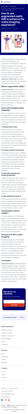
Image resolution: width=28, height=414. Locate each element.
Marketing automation (7, 330)
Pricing (3, 341)
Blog (2, 354)
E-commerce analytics (7, 333)
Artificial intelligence (6, 338)
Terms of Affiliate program (8, 394)
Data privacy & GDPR (6, 391)
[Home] (5, 2)
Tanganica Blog (4, 6)
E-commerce (13, 6)
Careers (3, 374)
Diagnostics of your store (8, 336)
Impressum (4, 388)
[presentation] (26, 2)
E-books (3, 359)
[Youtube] (9, 400)
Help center (4, 362)
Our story (3, 371)
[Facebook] (2, 400)
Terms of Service (13, 388)
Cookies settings (5, 397)
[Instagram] (5, 400)
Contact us (4, 377)
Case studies (4, 356)
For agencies (4, 344)
